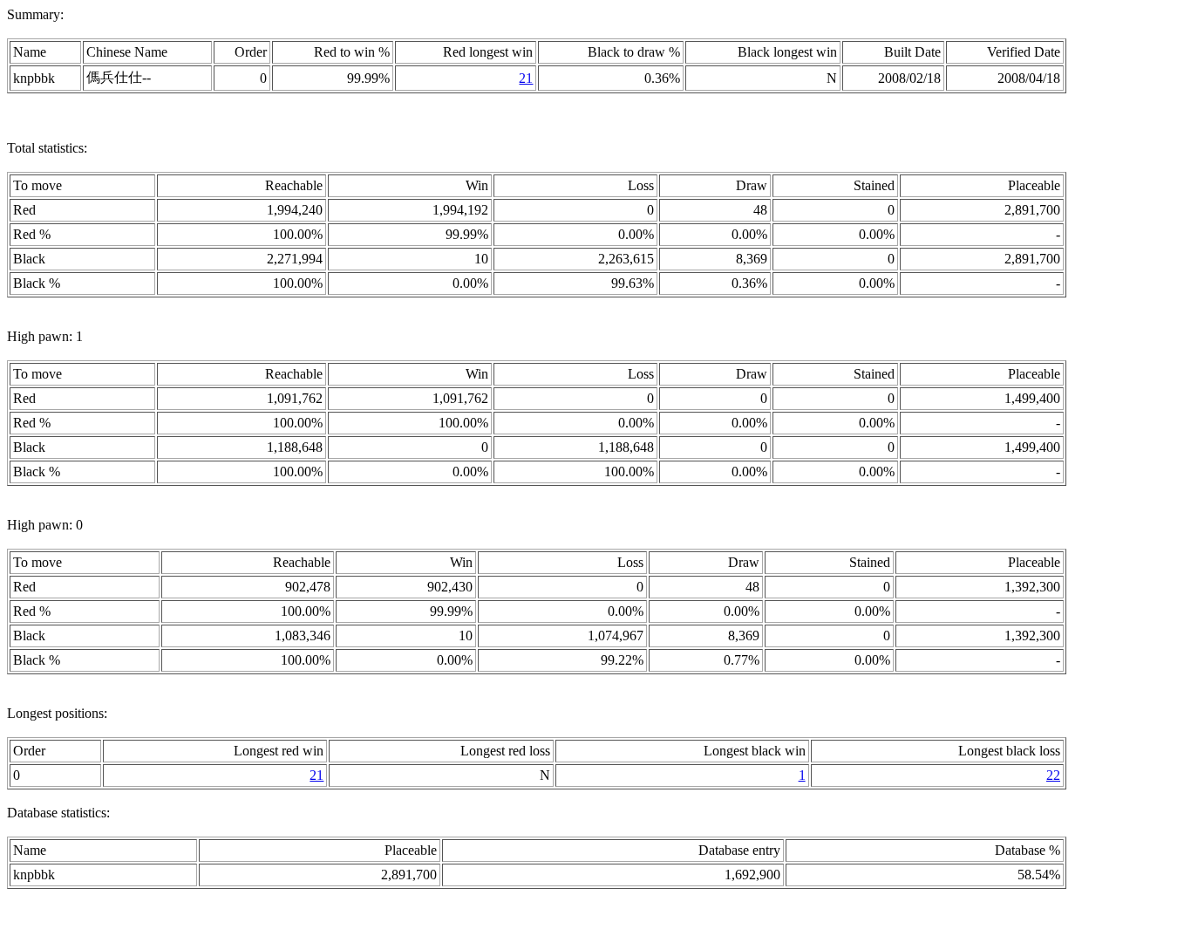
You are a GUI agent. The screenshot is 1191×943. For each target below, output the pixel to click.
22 (1053, 775)
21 (526, 78)
